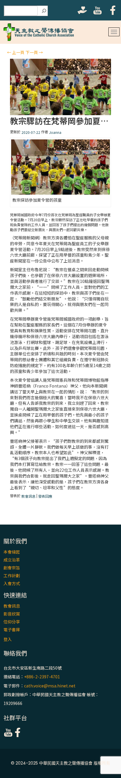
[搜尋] (44, 11)
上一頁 (15, 52)
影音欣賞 (12, 614)
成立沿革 (12, 560)
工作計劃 (12, 575)
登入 (8, 639)
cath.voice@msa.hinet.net (49, 686)
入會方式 (12, 583)
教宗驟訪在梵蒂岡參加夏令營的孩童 (60, 121)
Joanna (55, 132)
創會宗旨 (12, 567)
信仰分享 (12, 622)
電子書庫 (12, 629)
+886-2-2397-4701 (42, 677)
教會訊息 (28, 496)
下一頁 (34, 52)
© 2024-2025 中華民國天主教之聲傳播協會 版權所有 (60, 763)
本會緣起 (12, 552)
